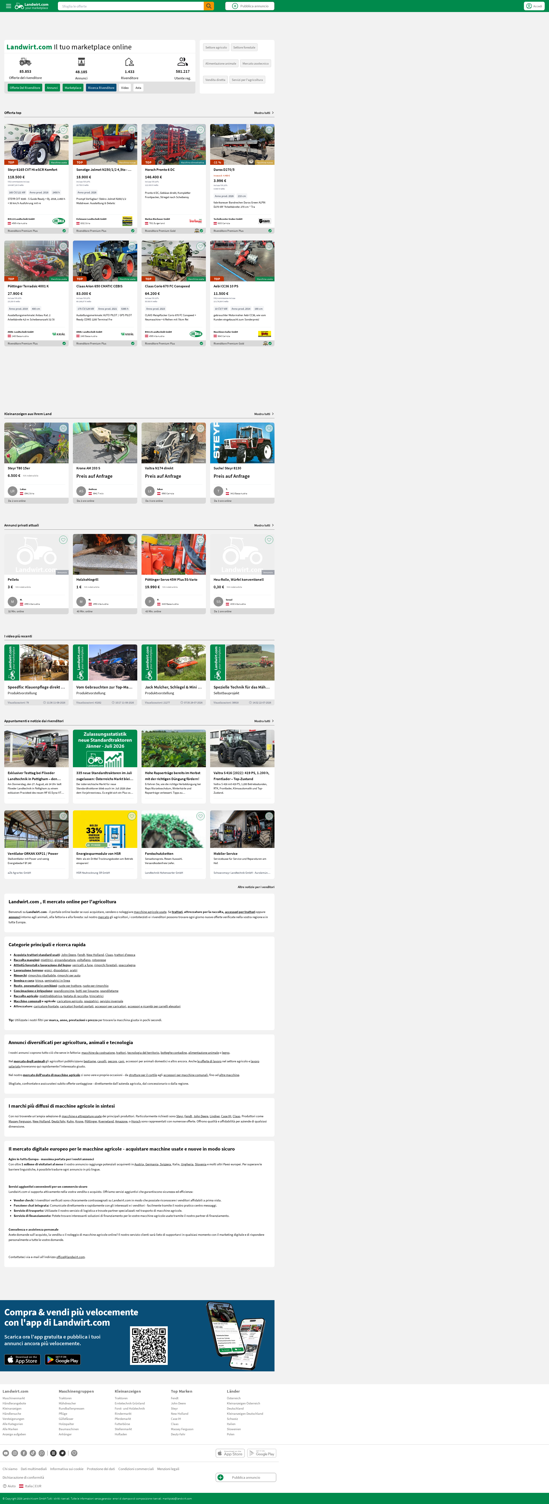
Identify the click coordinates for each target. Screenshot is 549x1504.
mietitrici (47, 960)
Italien (231, 1424)
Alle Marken (10, 1429)
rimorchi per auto (68, 975)
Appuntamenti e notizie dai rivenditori (33, 720)
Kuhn (70, 1121)
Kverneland (106, 1121)
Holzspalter (66, 1424)
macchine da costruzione (98, 1052)
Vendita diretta (215, 79)
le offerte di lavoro (209, 1061)
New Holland (95, 954)
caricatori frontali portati (77, 1006)
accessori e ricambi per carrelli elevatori (154, 1006)
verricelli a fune (82, 965)
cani (121, 1061)
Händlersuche (12, 1413)
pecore (112, 1061)
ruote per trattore (69, 985)
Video (125, 87)
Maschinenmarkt (14, 1398)
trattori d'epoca (124, 954)
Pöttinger (91, 1121)
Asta (138, 87)
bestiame (90, 1061)
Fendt (81, 954)
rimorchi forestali (105, 965)
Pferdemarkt (123, 1418)
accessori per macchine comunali (185, 1075)
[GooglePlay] (63, 1359)
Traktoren (65, 1398)
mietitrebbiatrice (50, 996)
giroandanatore (64, 960)
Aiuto (12, 1485)
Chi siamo (10, 1468)
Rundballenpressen (71, 1408)
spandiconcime (64, 991)
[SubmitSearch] (209, 6)
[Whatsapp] (42, 1453)
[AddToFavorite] (63, 130)
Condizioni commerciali (136, 1468)
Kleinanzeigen (12, 1408)
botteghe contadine (174, 1052)
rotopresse (99, 960)
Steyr (179, 1116)
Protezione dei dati (101, 1468)
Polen (230, 1434)
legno (225, 1052)
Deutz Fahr (58, 1121)
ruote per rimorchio (96, 985)
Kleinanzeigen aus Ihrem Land (28, 413)
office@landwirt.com (70, 1257)
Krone (79, 1121)
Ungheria (187, 1164)
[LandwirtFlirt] (74, 1453)
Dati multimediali (34, 1468)
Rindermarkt (123, 1413)
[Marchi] (62, 1453)
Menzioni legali (168, 1468)
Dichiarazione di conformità (23, 1477)
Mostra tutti (262, 113)
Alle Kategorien (13, 1424)
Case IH (226, 1116)
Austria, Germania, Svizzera (152, 1164)
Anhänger (65, 1434)
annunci (52, 87)
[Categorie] (53, 1453)
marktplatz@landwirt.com (177, 1498)
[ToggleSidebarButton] (8, 6)
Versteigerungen (13, 1418)
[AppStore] (22, 1359)
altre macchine (229, 1075)
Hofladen (121, 1434)
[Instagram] (15, 1453)
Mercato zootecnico (256, 63)
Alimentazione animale (220, 63)
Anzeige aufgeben (14, 1434)
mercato (103, 917)
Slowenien (234, 1429)
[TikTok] (33, 1453)
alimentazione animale (203, 1052)
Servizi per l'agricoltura (247, 79)
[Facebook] (24, 1453)
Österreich (234, 1398)
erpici (48, 970)
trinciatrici (96, 996)
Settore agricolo (216, 47)
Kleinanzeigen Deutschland (245, 1413)
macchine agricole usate (150, 912)
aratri (73, 970)
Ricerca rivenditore (101, 87)
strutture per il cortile (143, 1075)
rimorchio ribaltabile (42, 975)
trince (39, 980)
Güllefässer (66, 1418)
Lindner (215, 1116)
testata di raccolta (75, 996)
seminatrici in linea (57, 980)
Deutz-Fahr (178, 1434)
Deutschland (235, 1408)
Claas (109, 954)
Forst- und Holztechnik (130, 1408)
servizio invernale (111, 1001)
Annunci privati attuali (21, 525)
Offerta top (12, 113)
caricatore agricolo (70, 1001)
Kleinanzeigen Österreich (243, 1403)
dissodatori (60, 970)
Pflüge (63, 1413)
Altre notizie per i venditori (256, 887)
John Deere (68, 954)
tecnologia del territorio (143, 1052)
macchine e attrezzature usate (82, 1116)
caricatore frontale (46, 1006)
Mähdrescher (67, 1403)
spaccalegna (127, 965)
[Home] (32, 6)
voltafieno (83, 960)
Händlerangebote (14, 1403)
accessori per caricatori (110, 1006)
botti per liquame (87, 991)
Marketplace (73, 87)
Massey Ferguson (20, 1121)
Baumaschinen (69, 1429)
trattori (121, 1052)
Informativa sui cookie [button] (66, 1468)
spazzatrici (91, 1001)
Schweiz (232, 1418)
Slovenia (201, 1164)
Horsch (136, 1121)
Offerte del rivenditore (25, 87)
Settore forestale (244, 47)
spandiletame (109, 991)
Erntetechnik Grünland (130, 1403)
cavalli (101, 1061)
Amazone (121, 1121)
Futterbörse (122, 1424)
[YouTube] (6, 1453)
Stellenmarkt (123, 1429)
